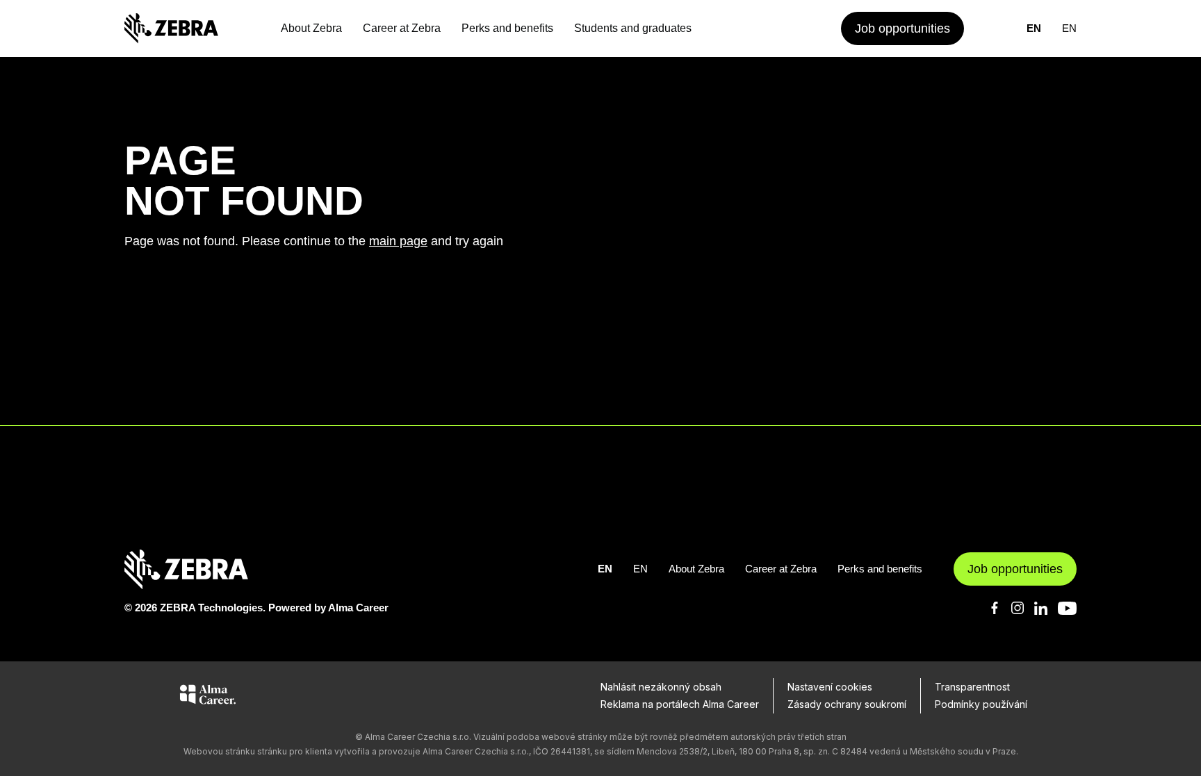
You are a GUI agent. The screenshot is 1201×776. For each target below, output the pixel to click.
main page (398, 241)
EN (1034, 28)
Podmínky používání (981, 704)
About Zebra (311, 28)
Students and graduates (633, 28)
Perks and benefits (507, 28)
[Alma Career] (208, 697)
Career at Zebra (402, 28)
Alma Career (358, 607)
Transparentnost (972, 687)
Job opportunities (902, 28)
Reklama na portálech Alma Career (679, 704)
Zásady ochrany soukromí (846, 704)
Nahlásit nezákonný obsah (660, 687)
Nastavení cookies (829, 687)
